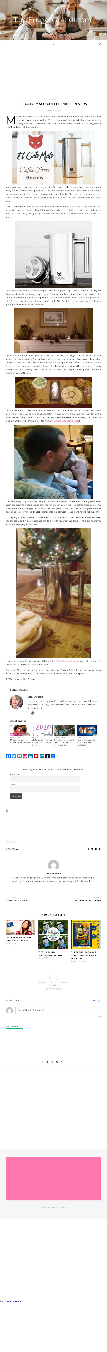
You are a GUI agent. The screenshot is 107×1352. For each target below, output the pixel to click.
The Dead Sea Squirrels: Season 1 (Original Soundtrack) (86, 742)
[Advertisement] (53, 75)
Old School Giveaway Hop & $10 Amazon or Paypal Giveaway (42, 742)
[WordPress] (32, 713)
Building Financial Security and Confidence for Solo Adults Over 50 (64, 742)
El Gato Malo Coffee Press (66, 420)
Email (12, 784)
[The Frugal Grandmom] (53, 1178)
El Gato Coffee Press (65, 661)
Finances (71, 735)
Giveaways (26, 735)
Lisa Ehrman (13, 849)
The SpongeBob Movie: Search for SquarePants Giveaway (85, 955)
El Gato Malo (73, 206)
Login (98, 1000)
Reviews (53, 99)
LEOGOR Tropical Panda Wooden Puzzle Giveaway (19, 741)
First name (14, 774)
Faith (95, 735)
